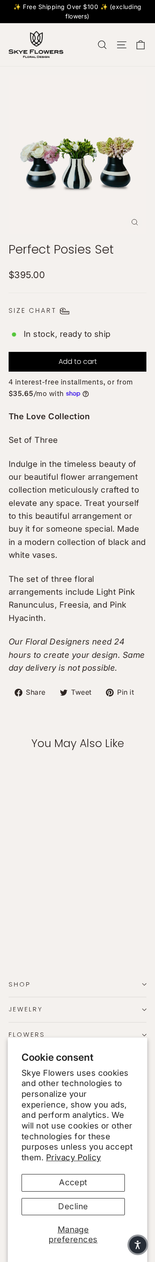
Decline (73, 1206)
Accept (73, 1182)
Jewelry (26, 1009)
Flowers (27, 1034)
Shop (20, 984)
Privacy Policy (73, 1157)
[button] (137, 1245)
